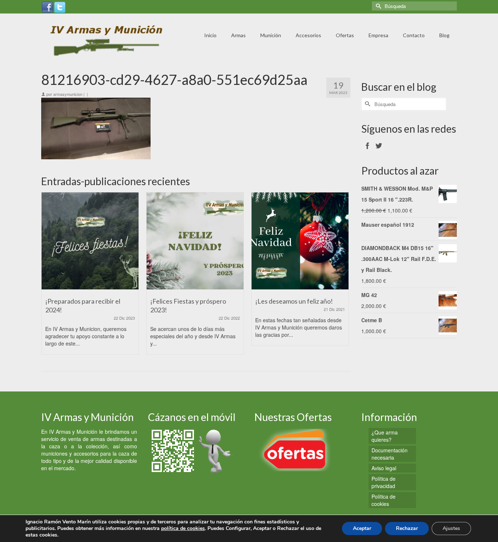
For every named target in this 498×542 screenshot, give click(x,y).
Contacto (414, 35)
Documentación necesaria (389, 454)
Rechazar (407, 528)
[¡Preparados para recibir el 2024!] (90, 240)
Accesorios (308, 35)
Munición (270, 35)
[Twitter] (60, 6)
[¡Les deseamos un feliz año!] (300, 240)
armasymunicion (67, 94)
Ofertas (345, 35)
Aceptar (362, 528)
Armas (238, 35)
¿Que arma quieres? (384, 436)
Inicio (210, 35)
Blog (444, 35)
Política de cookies (383, 500)
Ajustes (451, 528)
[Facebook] (47, 6)
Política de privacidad (383, 482)
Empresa (378, 35)
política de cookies (183, 528)
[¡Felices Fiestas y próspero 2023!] (195, 240)
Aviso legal (383, 468)
